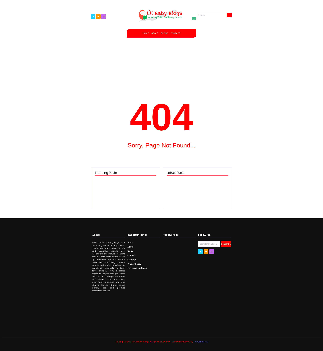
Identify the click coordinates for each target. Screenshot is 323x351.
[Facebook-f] (93, 16)
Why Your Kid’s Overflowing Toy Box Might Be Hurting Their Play (212, 190)
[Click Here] (194, 18)
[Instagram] (103, 16)
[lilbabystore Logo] (160, 15)
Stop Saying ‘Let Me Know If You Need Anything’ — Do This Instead (181, 190)
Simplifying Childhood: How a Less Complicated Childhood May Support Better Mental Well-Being (140, 188)
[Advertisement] (161, 61)
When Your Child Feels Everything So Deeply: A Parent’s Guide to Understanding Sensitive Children (109, 188)
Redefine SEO (201, 341)
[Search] (229, 15)
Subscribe (226, 244)
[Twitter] (98, 16)
